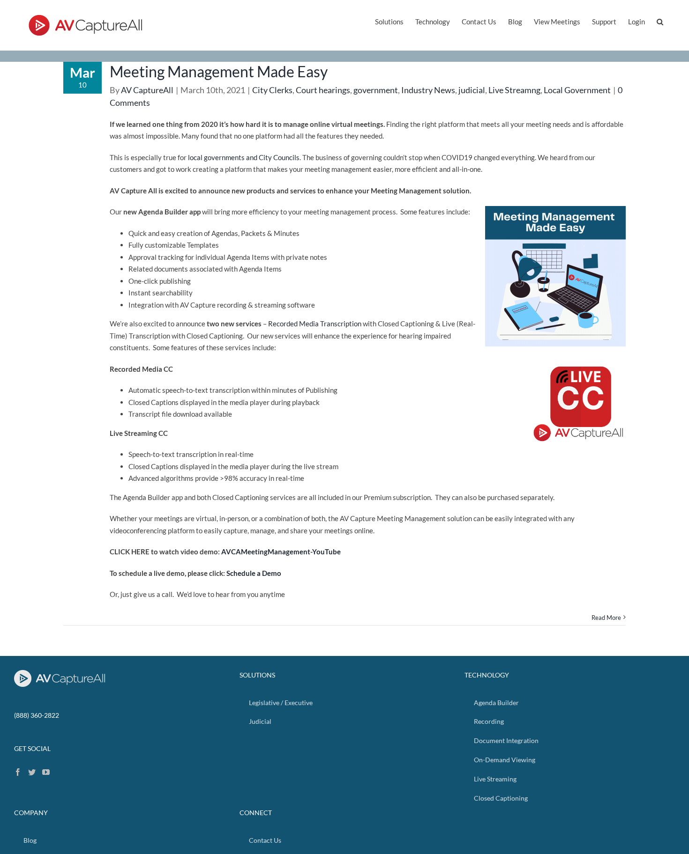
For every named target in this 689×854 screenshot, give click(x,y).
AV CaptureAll (147, 90)
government (375, 90)
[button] (660, 21)
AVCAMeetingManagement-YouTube (281, 551)
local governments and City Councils (244, 157)
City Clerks (272, 90)
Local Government (577, 90)
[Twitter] (32, 772)
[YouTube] (46, 772)
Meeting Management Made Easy (219, 71)
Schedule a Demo (253, 573)
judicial (471, 90)
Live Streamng (514, 90)
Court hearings (323, 90)
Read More (606, 617)
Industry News (428, 90)
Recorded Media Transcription (314, 323)
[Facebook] (18, 772)
